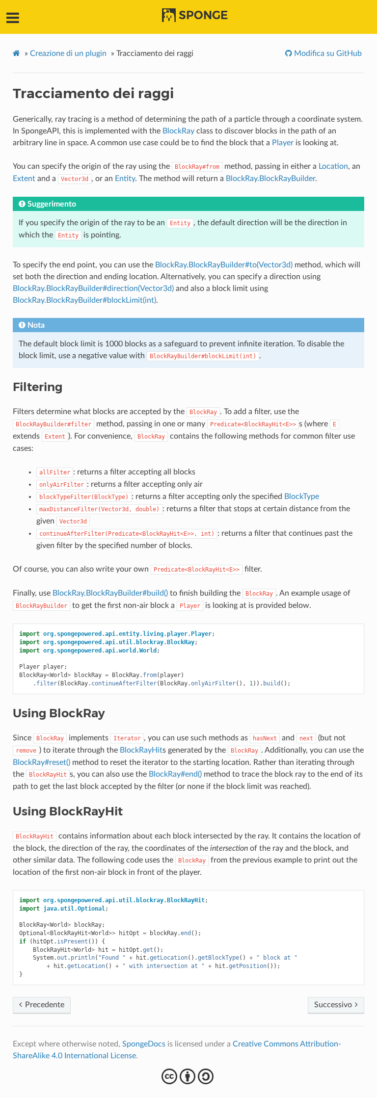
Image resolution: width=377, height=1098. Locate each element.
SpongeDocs (143, 1044)
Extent (24, 179)
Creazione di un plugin (68, 53)
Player (283, 143)
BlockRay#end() (175, 774)
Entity (125, 179)
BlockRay (178, 131)
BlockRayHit (141, 750)
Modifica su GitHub (327, 53)
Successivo (334, 1005)
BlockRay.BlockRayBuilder (270, 179)
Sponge (203, 15)
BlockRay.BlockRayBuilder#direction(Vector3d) (93, 288)
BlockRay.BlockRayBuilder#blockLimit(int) (84, 300)
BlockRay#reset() (41, 762)
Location (333, 166)
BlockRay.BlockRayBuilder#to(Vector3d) (224, 265)
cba (189, 1076)
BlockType (301, 496)
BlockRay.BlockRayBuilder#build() (110, 593)
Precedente (43, 1005)
